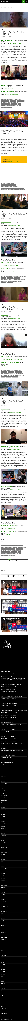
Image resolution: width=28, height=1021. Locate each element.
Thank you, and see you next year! (8, 693)
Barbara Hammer (4, 748)
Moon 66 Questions (17, 550)
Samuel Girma (21, 188)
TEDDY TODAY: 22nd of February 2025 (9, 701)
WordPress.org (4, 1013)
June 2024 (3, 804)
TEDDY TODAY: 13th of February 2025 (8, 741)
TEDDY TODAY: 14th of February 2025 (8, 738)
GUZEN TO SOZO (5, 262)
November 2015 (4, 918)
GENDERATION (4, 268)
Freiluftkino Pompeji (8, 88)
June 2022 (3, 826)
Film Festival (10, 372)
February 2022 (4, 828)
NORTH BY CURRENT (6, 222)
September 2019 (4, 854)
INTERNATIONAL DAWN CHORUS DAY (10, 362)
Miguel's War (4, 102)
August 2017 (3, 889)
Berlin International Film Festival (8, 99)
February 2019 (4, 859)
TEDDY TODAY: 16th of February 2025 (8, 729)
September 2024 (4, 800)
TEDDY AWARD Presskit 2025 (7, 757)
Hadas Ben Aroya (20, 100)
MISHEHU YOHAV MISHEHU (7, 91)
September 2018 (4, 868)
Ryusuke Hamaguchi (13, 281)
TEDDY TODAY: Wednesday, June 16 (12, 307)
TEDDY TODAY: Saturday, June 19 (14, 33)
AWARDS (11, 183)
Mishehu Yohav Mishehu (13, 102)
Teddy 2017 (3, 985)
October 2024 (3, 797)
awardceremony (5, 183)
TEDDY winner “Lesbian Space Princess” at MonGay (11, 696)
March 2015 (3, 923)
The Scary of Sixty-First (6, 107)
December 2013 (4, 937)
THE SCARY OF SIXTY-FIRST (7, 40)
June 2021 (3, 838)
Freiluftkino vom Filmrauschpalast (11, 94)
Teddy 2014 (3, 978)
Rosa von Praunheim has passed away (8, 673)
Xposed (2, 995)
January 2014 (3, 934)
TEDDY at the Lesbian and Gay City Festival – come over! (12, 686)
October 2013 (3, 939)
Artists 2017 (3, 955)
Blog (2, 29)
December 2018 (4, 864)
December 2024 (4, 795)
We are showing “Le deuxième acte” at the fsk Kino (11, 684)
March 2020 (3, 845)
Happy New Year (4, 764)
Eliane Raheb (13, 100)
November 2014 (4, 930)
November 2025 (4, 781)
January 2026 (3, 776)
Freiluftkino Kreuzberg (14, 225)
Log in (2, 1006)
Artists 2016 (3, 952)
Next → (17, 560)
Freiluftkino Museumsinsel (15, 412)
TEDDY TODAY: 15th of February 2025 (8, 736)
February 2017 (4, 897)
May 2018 (3, 873)
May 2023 (3, 816)
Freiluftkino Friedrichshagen (10, 528)
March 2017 (3, 894)
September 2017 (4, 887)
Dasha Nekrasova (5, 100)
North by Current (20, 279)
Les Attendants (20, 548)
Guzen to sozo (5, 279)
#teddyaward (4, 1)
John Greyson (19, 373)
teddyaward (17, 105)
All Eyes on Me (4, 545)
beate (10, 36)
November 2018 (4, 866)
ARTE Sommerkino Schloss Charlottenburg (13, 359)
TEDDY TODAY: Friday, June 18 (12, 132)
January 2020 (3, 849)
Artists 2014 (3, 950)
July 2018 (2, 871)
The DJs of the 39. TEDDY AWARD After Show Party (11, 743)
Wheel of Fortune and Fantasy (8, 555)
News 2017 (3, 974)
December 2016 (4, 901)
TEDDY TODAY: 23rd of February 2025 (8, 698)
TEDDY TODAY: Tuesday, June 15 (13, 401)
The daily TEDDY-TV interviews (7, 731)
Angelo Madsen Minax (6, 276)
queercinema (13, 188)
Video (2, 990)
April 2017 (3, 892)
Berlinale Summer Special (7, 186)
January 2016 (3, 913)
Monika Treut (12, 279)
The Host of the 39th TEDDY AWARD (8, 717)
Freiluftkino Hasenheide (14, 449)
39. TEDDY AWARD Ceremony (7, 762)
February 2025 (4, 790)
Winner (2, 993)
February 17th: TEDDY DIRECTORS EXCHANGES (11, 726)
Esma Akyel (15, 186)
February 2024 (4, 807)
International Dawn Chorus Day (8, 373)
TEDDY (10, 189)
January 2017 (3, 899)
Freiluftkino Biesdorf (10, 271)
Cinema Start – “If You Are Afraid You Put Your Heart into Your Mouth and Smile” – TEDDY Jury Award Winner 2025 (13, 679)
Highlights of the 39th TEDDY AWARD (8, 691)
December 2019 (4, 852)
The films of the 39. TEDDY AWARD (8, 755)
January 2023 (3, 821)
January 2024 (3, 809)
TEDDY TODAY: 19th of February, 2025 (9, 712)
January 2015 (3, 927)
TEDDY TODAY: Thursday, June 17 (14, 214)
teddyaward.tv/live (13, 161)
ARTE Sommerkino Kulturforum (16, 43)
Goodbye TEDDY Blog (5, 671)
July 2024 (2, 802)
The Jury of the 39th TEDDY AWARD (8, 752)
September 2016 (4, 906)
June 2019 (3, 856)
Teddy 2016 (3, 983)
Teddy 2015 (3, 981)
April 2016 (3, 908)
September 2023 (4, 814)
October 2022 (3, 823)
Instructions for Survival (20, 547)
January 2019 (3, 861)
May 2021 (3, 840)
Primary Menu (26, 1)
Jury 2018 (3, 964)
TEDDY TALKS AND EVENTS (7, 722)
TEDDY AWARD (4, 105)
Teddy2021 (11, 105)
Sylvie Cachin (4, 189)
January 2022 (3, 830)
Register (2, 1004)
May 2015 (3, 920)
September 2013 (4, 941)
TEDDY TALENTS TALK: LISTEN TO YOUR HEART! (11, 724)
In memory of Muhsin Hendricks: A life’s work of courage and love (14, 710)
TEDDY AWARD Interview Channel (8, 689)
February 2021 (4, 842)
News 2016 (3, 971)
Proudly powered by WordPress (6, 1019)
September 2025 (4, 783)
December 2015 (4, 915)
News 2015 (3, 969)
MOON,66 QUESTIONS (6, 486)
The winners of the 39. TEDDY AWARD (9, 703)
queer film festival (5, 188)
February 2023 (4, 819)
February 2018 (4, 878)
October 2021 (3, 835)
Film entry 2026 (4, 682)
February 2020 (4, 847)
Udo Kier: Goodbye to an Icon (7, 676)
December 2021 (4, 833)
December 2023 (4, 812)
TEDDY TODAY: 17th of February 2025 (8, 719)
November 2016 (4, 904)
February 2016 (4, 911)
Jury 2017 (3, 962)
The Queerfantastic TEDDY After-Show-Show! (10, 734)
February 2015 (4, 925)
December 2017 (4, 882)
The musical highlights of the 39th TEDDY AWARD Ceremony (13, 745)
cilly (10, 135)
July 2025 (2, 786)
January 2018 (3, 880)
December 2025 (4, 778)
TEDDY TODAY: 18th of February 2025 (8, 715)
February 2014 (4, 932)
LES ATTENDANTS (5, 538)
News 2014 (3, 967)
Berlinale (19, 99)
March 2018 (3, 875)
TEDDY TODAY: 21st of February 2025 (8, 705)
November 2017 (4, 885)
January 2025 (3, 793)
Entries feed (3, 1008)
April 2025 (3, 788)
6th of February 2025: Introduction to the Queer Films (12, 750)
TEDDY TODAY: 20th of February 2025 (8, 708)
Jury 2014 (3, 960)
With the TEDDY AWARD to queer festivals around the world (13, 760)
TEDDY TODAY (4, 988)
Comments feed (4, 1011)
